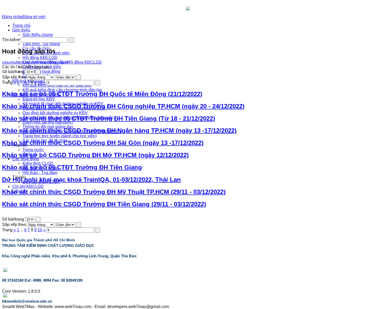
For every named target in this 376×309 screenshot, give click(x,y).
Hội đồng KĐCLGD (40, 57)
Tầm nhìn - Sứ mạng (41, 44)
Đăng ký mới (34, 17)
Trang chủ (21, 25)
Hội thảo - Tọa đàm (40, 172)
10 (40, 82)
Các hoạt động (25, 159)
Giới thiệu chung (38, 34)
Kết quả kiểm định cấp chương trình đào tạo (62, 90)
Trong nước (33, 149)
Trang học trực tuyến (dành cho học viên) (60, 136)
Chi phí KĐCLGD (28, 186)
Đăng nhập (12, 17)
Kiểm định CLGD (38, 163)
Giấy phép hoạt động (41, 71)
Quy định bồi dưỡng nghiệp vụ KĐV (55, 113)
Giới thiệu (21, 30)
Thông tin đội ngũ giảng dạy (48, 126)
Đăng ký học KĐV (39, 99)
